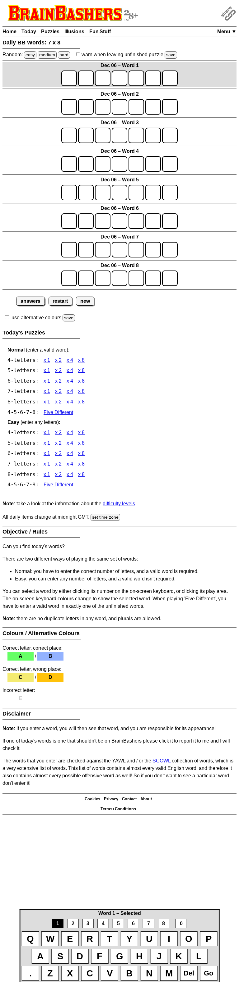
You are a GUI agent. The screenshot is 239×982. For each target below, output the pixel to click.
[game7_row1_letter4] (119, 249)
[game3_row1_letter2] (86, 135)
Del (189, 973)
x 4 (70, 360)
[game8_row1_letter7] (170, 278)
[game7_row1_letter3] (102, 249)
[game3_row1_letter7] (170, 135)
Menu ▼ (227, 31)
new (85, 301)
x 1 (47, 360)
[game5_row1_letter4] (119, 192)
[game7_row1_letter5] (136, 249)
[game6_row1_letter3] (102, 221)
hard (63, 54)
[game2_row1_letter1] (69, 107)
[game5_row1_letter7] (170, 192)
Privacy (111, 799)
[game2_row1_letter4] (119, 107)
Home (9, 31)
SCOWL (161, 760)
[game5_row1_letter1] (69, 192)
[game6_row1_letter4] (119, 221)
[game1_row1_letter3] (102, 78)
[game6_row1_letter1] (69, 221)
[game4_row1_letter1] (69, 164)
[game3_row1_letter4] (119, 135)
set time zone (105, 517)
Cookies (92, 799)
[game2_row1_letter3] (102, 107)
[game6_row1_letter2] (86, 221)
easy (30, 54)
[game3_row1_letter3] (102, 135)
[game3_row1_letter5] (136, 135)
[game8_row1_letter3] (102, 278)
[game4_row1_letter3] (102, 164)
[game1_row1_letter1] (69, 78)
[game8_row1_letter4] (119, 278)
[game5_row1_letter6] (153, 192)
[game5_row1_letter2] (86, 192)
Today (28, 31)
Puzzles (50, 31)
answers (30, 301)
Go (208, 973)
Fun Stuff (100, 31)
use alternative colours (36, 317)
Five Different (58, 412)
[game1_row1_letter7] (170, 78)
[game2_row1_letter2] (86, 107)
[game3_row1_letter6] (153, 135)
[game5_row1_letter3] (102, 192)
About (146, 799)
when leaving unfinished (128, 54)
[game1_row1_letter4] (119, 78)
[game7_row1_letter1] (69, 249)
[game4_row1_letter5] (136, 164)
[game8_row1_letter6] (153, 278)
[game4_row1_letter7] (170, 164)
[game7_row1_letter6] (153, 249)
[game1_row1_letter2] (86, 78)
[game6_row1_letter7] (170, 221)
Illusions (74, 31)
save (171, 54)
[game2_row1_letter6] (153, 107)
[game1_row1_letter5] (136, 78)
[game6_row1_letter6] (153, 221)
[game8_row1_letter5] (136, 278)
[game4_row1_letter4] (119, 164)
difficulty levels (119, 503)
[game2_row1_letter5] (136, 107)
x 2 (58, 360)
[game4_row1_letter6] (153, 164)
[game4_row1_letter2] (86, 164)
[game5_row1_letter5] (136, 192)
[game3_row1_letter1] (69, 135)
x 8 (81, 360)
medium (47, 54)
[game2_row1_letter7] (170, 107)
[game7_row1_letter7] (170, 249)
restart (60, 301)
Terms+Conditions (118, 809)
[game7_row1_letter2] (86, 249)
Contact (129, 799)
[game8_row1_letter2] (86, 278)
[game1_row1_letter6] (153, 78)
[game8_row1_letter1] (69, 278)
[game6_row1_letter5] (136, 221)
